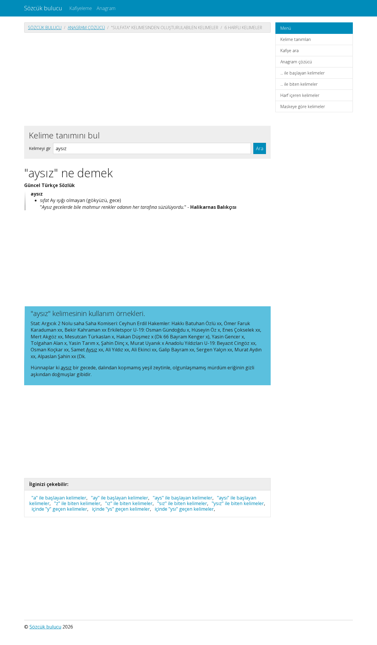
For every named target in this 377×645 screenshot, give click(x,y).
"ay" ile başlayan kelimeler (119, 497)
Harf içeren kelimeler (299, 95)
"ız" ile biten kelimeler (129, 503)
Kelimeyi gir (40, 148)
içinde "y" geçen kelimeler (59, 509)
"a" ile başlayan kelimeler (59, 497)
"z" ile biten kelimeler (77, 503)
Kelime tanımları (295, 39)
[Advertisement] (147, 78)
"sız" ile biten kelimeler (182, 503)
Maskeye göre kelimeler (302, 106)
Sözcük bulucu (43, 8)
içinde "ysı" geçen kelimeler (184, 509)
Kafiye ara (289, 50)
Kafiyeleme (80, 8)
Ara (259, 148)
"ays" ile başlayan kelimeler (182, 497)
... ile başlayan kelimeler (302, 73)
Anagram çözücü (86, 27)
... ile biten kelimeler (299, 84)
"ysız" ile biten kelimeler (238, 503)
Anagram (106, 8)
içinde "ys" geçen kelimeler (121, 509)
